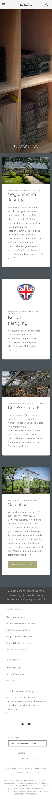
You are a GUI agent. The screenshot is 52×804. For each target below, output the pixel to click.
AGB (37, 773)
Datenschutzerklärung (24, 773)
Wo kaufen (11, 681)
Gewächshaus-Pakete (16, 649)
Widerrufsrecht (40, 768)
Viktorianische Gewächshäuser (21, 623)
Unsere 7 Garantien (22, 564)
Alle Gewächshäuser (16, 617)
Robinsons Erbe (13, 668)
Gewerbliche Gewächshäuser (20, 643)
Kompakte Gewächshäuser (19, 636)
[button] (3, 4)
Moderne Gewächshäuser (18, 630)
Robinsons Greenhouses (22, 768)
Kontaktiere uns (14, 697)
